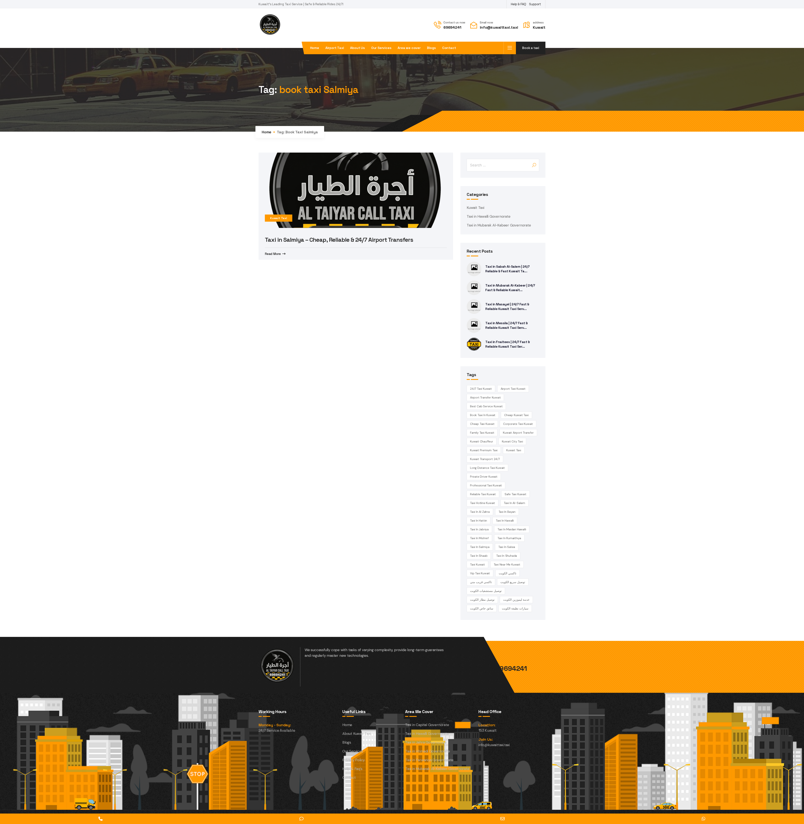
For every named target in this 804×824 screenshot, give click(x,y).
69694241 (452, 27)
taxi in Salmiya (480, 547)
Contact (449, 48)
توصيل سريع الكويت (512, 582)
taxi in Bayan (507, 512)
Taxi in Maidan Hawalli (511, 529)
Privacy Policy (353, 760)
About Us (357, 48)
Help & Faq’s (352, 768)
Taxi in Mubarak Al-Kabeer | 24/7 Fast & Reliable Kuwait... (510, 287)
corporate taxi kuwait (518, 424)
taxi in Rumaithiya (509, 538)
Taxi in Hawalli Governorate (488, 216)
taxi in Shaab (478, 556)
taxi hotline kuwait (482, 503)
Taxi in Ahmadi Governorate (427, 751)
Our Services (381, 48)
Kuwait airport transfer (518, 432)
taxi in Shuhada (506, 556)
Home (314, 48)
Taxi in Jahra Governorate (426, 742)
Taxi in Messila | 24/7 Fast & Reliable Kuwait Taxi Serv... (506, 325)
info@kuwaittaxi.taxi (494, 745)
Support (535, 4)
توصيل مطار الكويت (482, 600)
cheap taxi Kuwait (482, 424)
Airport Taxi (334, 48)
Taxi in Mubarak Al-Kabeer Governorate (499, 225)
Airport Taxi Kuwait (513, 389)
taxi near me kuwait (507, 564)
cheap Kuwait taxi (516, 415)
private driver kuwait (483, 476)
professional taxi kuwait (486, 485)
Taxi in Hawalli (505, 520)
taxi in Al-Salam (514, 503)
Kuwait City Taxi (512, 441)
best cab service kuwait (486, 406)
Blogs (431, 48)
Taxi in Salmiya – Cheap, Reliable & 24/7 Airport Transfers (339, 239)
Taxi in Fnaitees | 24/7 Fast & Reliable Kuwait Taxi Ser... (507, 344)
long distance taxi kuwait (487, 468)
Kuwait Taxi (278, 218)
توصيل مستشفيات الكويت (486, 591)
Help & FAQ (518, 4)
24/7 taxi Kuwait (481, 389)
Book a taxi (530, 48)
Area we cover (409, 48)
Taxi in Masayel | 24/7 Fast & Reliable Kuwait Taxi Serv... (507, 306)
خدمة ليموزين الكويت (516, 600)
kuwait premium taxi (483, 450)
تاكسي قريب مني (481, 582)
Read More (273, 254)
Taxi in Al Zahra (480, 512)
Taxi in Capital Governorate (427, 724)
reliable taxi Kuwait (483, 494)
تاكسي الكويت (507, 573)
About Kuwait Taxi (356, 733)
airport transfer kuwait (485, 397)
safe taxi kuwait (515, 494)
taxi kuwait (477, 564)
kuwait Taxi (513, 450)
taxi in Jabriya (479, 529)
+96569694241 (503, 668)
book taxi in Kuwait (482, 415)
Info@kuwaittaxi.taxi (499, 27)
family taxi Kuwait (482, 432)
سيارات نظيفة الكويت (515, 608)
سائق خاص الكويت (481, 608)
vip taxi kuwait (480, 573)
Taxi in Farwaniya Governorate (429, 760)
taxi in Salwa (506, 547)
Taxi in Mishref (479, 538)
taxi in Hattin (478, 520)
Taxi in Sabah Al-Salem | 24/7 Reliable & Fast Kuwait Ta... (507, 268)
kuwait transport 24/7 (485, 459)
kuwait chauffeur (481, 441)
